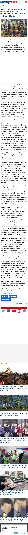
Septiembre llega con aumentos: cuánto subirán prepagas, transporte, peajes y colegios (13, 492)
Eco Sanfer (4, 296)
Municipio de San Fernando (9, 85)
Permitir (16, 533)
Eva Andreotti (12, 296)
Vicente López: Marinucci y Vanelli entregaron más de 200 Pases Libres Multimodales (13, 440)
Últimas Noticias (4, 363)
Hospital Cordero (6, 299)
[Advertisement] (14, 67)
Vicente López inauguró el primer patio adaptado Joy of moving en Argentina (13, 466)
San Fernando (4, 7)
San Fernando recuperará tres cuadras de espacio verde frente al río (13, 414)
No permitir (22, 533)
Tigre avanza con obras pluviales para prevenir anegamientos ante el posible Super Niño (13, 388)
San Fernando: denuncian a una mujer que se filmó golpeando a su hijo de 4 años (13, 519)
